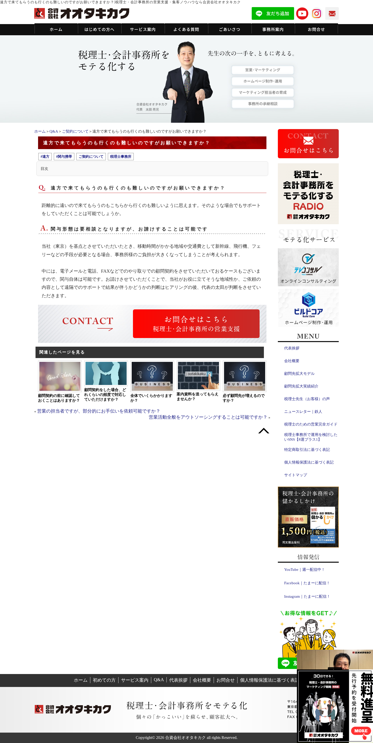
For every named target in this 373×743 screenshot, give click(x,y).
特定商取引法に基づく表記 (307, 450)
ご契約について (75, 131)
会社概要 (291, 361)
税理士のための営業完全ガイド (310, 424)
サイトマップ (295, 475)
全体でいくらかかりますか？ (151, 398)
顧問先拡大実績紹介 (301, 386)
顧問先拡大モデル (299, 374)
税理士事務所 (120, 156)
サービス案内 (134, 680)
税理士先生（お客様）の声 (307, 399)
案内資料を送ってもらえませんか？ (197, 396)
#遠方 (45, 156)
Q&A (53, 131)
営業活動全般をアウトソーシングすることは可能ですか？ (208, 417)
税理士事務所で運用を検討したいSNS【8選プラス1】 (310, 437)
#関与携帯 (64, 156)
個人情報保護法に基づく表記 (309, 462)
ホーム (40, 131)
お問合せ (225, 680)
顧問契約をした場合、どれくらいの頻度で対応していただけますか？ (105, 394)
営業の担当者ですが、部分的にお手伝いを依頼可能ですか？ (98, 411)
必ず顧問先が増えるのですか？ (244, 398)
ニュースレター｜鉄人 (303, 412)
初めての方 (104, 680)
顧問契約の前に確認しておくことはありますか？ (59, 398)
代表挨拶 (291, 348)
